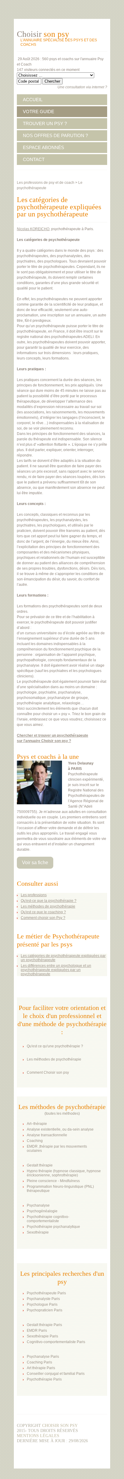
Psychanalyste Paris (43, 1299)
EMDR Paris (37, 1330)
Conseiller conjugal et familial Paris (56, 1374)
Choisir (43, 34)
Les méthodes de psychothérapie (54, 1059)
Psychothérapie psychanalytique (53, 1227)
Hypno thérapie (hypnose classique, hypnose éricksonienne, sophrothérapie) (64, 1173)
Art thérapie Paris (41, 1368)
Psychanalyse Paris (43, 1356)
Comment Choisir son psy (48, 1072)
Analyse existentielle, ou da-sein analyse (60, 1129)
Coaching (35, 1141)
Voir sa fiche (35, 862)
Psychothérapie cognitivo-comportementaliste (48, 1219)
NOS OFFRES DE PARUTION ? (55, 135)
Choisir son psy (60, 1425)
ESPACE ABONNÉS (43, 147)
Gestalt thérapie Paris (44, 1325)
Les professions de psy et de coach (45, 182)
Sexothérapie (38, 1232)
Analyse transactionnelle (47, 1135)
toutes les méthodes (62, 1113)
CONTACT (34, 159)
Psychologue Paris (42, 1304)
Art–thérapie (37, 1124)
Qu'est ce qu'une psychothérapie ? (55, 1046)
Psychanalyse (38, 1205)
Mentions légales (38, 1436)
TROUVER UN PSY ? (45, 123)
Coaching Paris (39, 1362)
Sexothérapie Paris (42, 1336)
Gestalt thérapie (40, 1165)
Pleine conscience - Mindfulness (53, 1181)
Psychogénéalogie (42, 1211)
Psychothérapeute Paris (46, 1293)
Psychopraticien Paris (44, 1310)
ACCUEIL (32, 99)
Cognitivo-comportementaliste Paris (56, 1342)
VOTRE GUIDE (38, 111)
